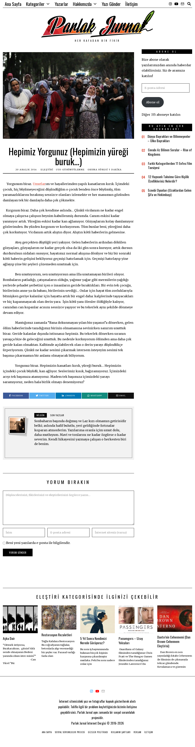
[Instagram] (170, 4)
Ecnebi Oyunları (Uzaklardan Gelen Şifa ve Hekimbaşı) (169, 192)
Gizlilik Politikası (98, 732)
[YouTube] (176, 4)
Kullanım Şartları (121, 732)
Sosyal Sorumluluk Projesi (70, 732)
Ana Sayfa (13, 3)
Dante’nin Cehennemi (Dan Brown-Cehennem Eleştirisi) (173, 641)
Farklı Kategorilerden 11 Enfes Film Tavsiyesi (170, 165)
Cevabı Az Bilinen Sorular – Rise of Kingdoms (170, 152)
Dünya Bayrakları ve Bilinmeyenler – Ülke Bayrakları (169, 138)
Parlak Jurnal (78, 723)
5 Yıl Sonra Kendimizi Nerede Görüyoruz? (93, 640)
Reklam (137, 732)
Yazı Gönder (111, 3)
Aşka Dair (9, 638)
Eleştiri (47, 169)
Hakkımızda (82, 3)
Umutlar (39, 184)
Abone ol (152, 102)
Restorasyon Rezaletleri (57, 634)
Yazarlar (61, 3)
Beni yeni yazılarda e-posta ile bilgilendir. (38, 543)
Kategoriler (35, 3)
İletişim (131, 3)
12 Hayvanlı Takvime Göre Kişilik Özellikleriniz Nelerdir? (168, 178)
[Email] (182, 4)
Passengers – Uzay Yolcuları (131, 640)
